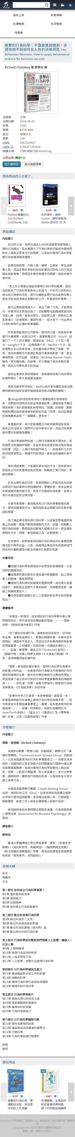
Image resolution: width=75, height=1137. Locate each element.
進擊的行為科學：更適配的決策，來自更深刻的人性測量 (20, 1104)
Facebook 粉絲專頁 (11, 1120)
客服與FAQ (31, 1120)
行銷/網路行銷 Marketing (36, 151)
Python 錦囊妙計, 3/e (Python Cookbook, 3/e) (19, 218)
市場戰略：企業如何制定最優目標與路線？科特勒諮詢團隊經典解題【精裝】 (53, 1106)
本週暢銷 (18, 24)
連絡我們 (45, 1120)
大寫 (23, 117)
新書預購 (56, 15)
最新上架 (18, 15)
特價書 (18, 32)
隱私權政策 (58, 1120)
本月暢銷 (56, 24)
